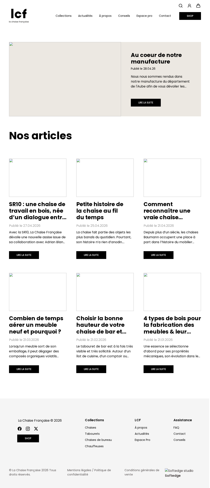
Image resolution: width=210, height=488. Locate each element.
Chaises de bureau (98, 440)
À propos (105, 16)
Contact (165, 16)
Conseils (124, 16)
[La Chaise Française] (19, 16)
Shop (190, 16)
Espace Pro (142, 440)
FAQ (176, 428)
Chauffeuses (94, 446)
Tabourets (92, 434)
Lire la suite (145, 102)
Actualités (85, 16)
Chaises (90, 428)
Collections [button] (64, 16)
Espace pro (144, 16)
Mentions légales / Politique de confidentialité (89, 472)
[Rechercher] (180, 5)
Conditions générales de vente (141, 472)
